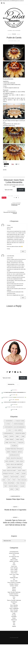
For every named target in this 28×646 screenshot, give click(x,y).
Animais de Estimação (14, 553)
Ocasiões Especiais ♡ (14, 593)
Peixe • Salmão (14, 611)
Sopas (11, 489)
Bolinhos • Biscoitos (14, 561)
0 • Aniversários (9, 420)
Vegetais (14, 626)
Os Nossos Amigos (14, 595)
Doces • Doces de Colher (9, 470)
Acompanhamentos (8, 433)
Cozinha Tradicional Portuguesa (14, 448)
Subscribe (20, 189)
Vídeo (17, 489)
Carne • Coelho (14, 571)
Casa (14, 576)
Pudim (14, 34)
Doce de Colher (14, 580)
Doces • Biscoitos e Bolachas (14, 458)
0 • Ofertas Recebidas (18, 424)
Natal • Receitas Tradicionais (14, 592)
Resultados (14, 616)
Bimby (17, 436)
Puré (5, 486)
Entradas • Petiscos (14, 584)
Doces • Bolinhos (9, 461)
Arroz (5, 436)
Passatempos (14, 601)
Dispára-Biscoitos (14, 455)
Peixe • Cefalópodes (9, 483)
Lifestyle (14, 587)
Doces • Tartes (22, 470)
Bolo (14, 563)
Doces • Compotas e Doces (14, 467)
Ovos (9, 479)
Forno (17, 473)
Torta (14, 624)
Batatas (12, 436)
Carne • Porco (19, 439)
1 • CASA (9, 430)
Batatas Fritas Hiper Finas (15, 499)
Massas (23, 476)
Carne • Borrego (14, 567)
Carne (22, 436)
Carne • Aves (14, 566)
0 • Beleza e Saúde (19, 420)
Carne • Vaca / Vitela (14, 574)
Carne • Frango (9, 439)
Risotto (15, 506)
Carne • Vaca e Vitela (10, 442)
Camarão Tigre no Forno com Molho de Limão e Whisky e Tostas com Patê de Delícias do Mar (15, 522)
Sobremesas (14, 619)
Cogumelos (14, 445)
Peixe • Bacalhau (22, 479)
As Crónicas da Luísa (14, 556)
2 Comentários (16, 195)
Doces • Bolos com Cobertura (14, 464)
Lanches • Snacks (14, 585)
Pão (14, 598)
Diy (14, 579)
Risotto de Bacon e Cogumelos (15, 510)
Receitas (14, 614)
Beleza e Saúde (14, 559)
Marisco (6, 476)
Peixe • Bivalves (14, 606)
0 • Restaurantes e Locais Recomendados (14, 427)
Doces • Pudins (10, 195)
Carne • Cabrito (14, 569)
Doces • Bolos (19, 461)
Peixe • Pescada (21, 483)
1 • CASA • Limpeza (17, 430)
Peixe (14, 479)
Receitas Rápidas (13, 486)
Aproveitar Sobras (20, 433)
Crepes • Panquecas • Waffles (14, 451)
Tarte (14, 623)
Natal (4, 479)
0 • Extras (7, 424)
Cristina (8, 225)
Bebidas (14, 558)
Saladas (22, 486)
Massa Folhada (14, 476)
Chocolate (21, 442)
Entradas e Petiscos (8, 473)
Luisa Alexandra (10, 255)
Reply (23, 251)
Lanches (24, 473)
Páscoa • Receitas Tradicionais (14, 600)
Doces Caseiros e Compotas (14, 582)
